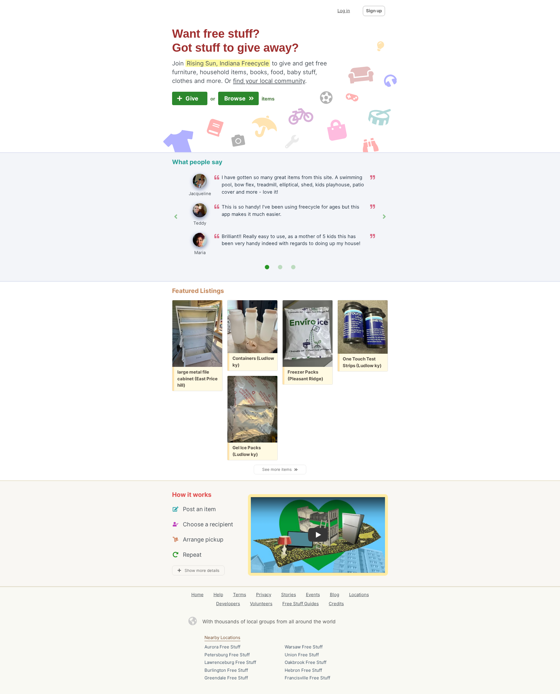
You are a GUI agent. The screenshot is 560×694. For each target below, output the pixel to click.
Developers (228, 603)
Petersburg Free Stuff (227, 654)
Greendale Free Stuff (226, 678)
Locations (359, 594)
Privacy (263, 594)
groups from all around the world (297, 621)
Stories (288, 594)
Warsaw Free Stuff (304, 647)
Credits (336, 603)
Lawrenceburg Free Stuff (230, 662)
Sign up (374, 10)
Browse (236, 98)
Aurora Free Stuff (222, 647)
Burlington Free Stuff (226, 670)
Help (218, 594)
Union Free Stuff (302, 654)
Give (193, 98)
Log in (343, 10)
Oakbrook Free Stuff (305, 662)
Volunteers (261, 603)
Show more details (200, 570)
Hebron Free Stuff (303, 670)
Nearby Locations (222, 637)
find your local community (269, 80)
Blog (334, 594)
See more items (278, 469)
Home (197, 594)
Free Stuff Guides (300, 603)
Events (313, 594)
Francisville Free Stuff (307, 678)
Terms (239, 594)
